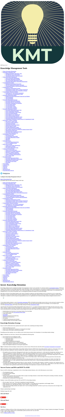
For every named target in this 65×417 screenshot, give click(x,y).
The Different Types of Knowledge (13, 74)
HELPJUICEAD (6, 169)
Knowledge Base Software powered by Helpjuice (32, 415)
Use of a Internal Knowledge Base (12, 153)
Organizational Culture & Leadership (10, 91)
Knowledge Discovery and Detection (13, 102)
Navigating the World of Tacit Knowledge (14, 75)
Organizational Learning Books (12, 160)
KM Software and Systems (11, 161)
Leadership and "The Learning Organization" (15, 93)
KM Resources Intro (10, 135)
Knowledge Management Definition (13, 79)
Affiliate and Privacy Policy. (9, 412)
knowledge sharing (8, 304)
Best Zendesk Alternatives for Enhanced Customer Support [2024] (19, 129)
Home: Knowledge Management (9, 71)
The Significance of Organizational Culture (14, 94)
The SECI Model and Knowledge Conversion (15, 85)
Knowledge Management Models (9, 95)
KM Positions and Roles (10, 146)
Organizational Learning (8, 87)
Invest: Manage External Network (12, 115)
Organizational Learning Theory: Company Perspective (17, 89)
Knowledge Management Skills (12, 147)
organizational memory (54, 287)
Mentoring (8, 139)
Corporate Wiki (6, 164)
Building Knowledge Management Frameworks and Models (18, 96)
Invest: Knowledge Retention (11, 113)
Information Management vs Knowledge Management (16, 81)
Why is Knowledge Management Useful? (14, 80)
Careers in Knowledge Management (13, 145)
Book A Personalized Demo (6, 179)
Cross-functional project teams (12, 136)
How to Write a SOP (10, 155)
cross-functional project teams (19, 312)
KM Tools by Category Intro (11, 121)
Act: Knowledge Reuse (10, 105)
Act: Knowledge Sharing (11, 104)
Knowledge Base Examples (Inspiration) (14, 131)
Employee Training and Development (13, 154)
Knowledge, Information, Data (9, 72)
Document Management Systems (12, 127)
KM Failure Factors (7, 140)
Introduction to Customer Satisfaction (13, 151)
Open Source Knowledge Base (12, 132)
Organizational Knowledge (8, 82)
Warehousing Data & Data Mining (12, 124)
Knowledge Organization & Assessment (14, 103)
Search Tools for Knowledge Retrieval (13, 128)
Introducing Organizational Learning (13, 88)
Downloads (8, 162)
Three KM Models (9, 97)
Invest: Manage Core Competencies (13, 114)
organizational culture (34, 304)
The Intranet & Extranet (10, 123)
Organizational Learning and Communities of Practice (16, 90)
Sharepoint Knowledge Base (11, 130)
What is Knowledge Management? (10, 77)
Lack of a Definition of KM (11, 143)
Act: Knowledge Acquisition (11, 107)
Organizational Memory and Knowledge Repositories (16, 86)
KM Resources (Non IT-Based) (9, 134)
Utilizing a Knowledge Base (8, 148)
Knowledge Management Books (12, 158)
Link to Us (5, 168)
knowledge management (23, 302)
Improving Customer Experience (12, 152)
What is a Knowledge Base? (11, 150)
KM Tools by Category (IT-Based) (10, 120)
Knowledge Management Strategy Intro (13, 110)
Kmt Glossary (6, 163)
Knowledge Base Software (8, 170)
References (5, 165)
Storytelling (8, 138)
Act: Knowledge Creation (11, 106)
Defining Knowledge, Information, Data (14, 73)
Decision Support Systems (11, 126)
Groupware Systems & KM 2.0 (12, 122)
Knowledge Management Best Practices (14, 118)
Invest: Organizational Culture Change (13, 112)
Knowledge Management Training (12, 137)
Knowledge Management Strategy (10, 108)
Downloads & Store (7, 156)
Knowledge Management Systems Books (14, 159)
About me (5, 167)
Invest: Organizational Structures (12, 111)
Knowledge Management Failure (12, 142)
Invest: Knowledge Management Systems (14, 116)
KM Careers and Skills (7, 144)
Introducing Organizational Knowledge (13, 83)
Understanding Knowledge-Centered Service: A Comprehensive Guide (20, 119)
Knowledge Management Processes (10, 99)
